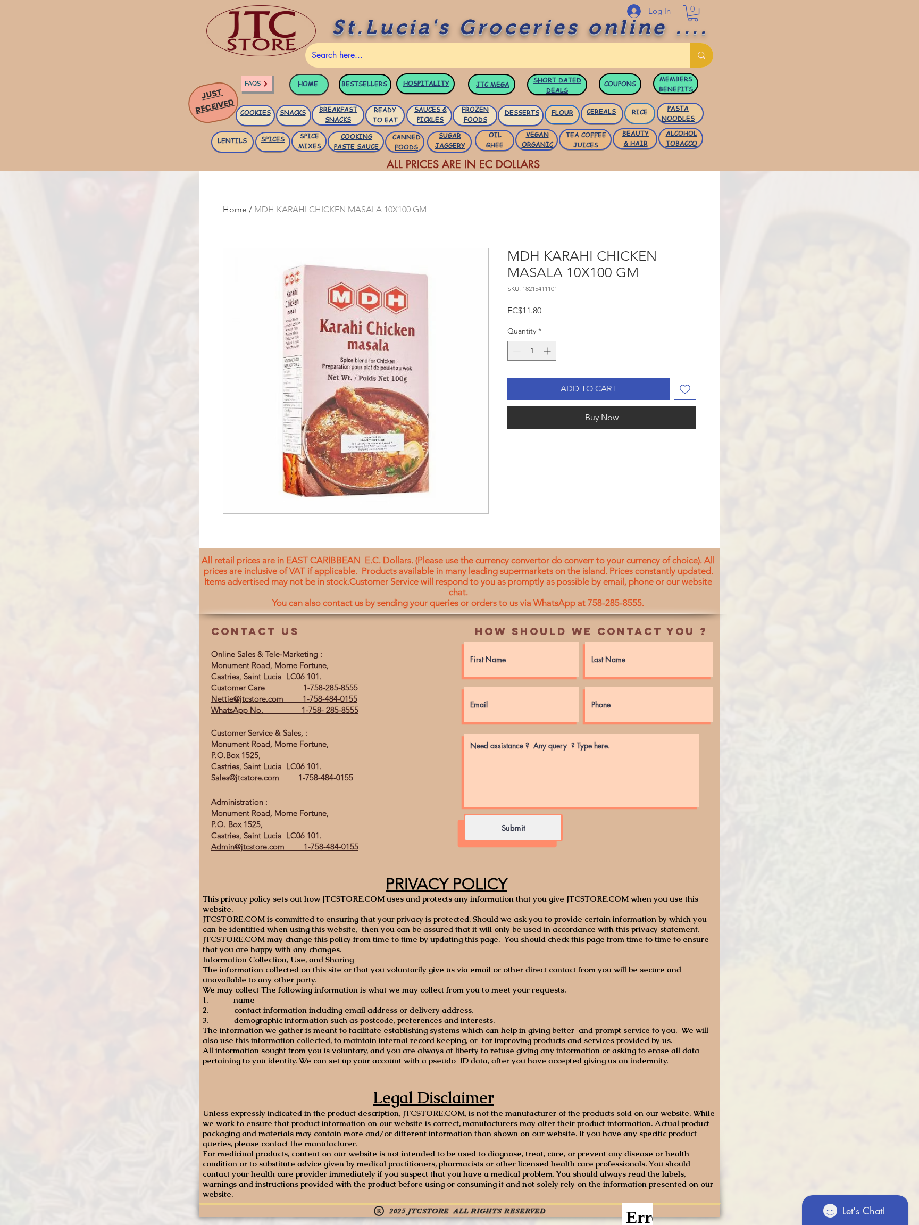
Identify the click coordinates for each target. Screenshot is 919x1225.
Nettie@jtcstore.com (247, 699)
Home (235, 209)
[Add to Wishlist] (685, 389)
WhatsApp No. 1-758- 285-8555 (284, 710)
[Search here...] (701, 55)
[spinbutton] (531, 350)
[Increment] (548, 350)
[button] (693, 13)
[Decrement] (515, 350)
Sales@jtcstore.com (245, 777)
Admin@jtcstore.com (248, 846)
